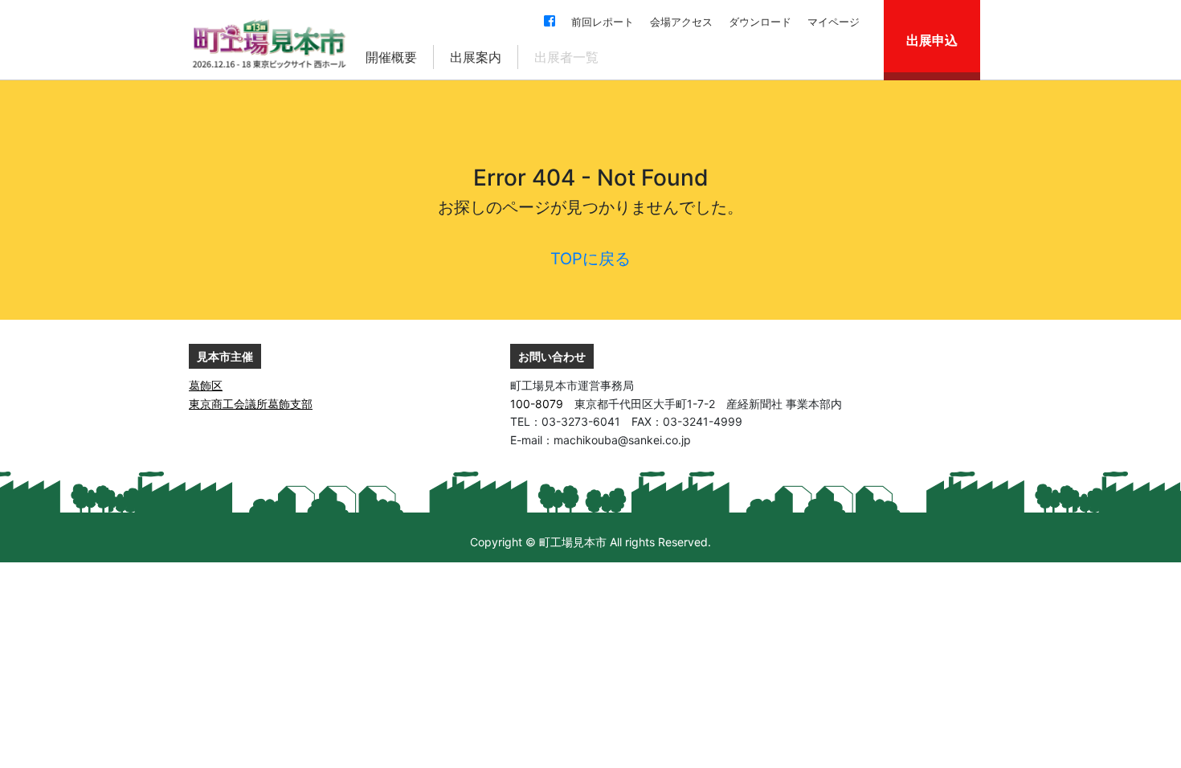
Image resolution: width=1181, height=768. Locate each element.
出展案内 (475, 57)
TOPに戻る (590, 258)
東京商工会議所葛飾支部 (251, 404)
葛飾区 (206, 385)
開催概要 (391, 57)
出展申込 (932, 40)
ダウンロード (760, 21)
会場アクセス (681, 21)
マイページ (833, 21)
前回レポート (602, 21)
